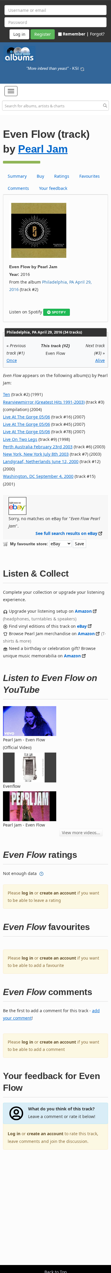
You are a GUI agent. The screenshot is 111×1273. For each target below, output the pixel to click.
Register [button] (42, 34)
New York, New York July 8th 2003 (36, 454)
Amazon (83, 611)
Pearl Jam (42, 149)
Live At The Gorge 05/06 (26, 417)
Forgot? (97, 34)
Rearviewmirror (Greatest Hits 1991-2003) (44, 402)
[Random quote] (82, 69)
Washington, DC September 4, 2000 (38, 476)
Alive (100, 360)
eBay (82, 626)
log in (27, 893)
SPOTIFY (59, 312)
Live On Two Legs (20, 439)
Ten (6, 394)
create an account (58, 893)
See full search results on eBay (66, 533)
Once (12, 360)
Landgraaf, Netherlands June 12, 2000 (40, 461)
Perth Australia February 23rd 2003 (38, 446)
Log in (14, 1133)
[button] (10, 91)
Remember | (76, 34)
